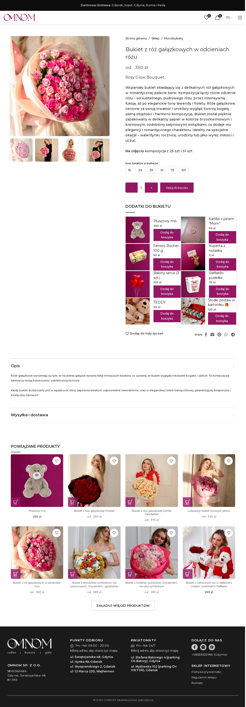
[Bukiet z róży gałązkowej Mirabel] (94, 480)
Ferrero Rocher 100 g (166, 248)
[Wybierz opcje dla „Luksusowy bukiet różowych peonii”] (187, 502)
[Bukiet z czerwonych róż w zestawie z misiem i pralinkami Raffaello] (209, 552)
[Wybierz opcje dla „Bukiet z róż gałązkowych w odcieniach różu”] (15, 574)
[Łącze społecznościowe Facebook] (206, 335)
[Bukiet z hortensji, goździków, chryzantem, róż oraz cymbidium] (151, 552)
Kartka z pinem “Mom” (221, 221)
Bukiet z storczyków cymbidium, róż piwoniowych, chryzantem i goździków (94, 584)
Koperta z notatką (217, 248)
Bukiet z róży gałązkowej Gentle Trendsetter (151, 512)
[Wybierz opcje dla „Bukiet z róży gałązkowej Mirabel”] (73, 502)
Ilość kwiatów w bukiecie (141, 163)
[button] (14, 86)
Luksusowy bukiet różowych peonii (209, 510)
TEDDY (160, 302)
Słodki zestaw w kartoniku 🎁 (221, 302)
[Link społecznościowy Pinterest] (219, 335)
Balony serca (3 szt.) (166, 275)
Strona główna (136, 38)
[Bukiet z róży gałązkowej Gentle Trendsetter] (151, 480)
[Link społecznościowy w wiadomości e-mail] (212, 335)
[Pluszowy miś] (37, 480)
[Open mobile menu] (240, 17)
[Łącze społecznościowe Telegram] (232, 335)
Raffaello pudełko (216, 275)
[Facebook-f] (194, 647)
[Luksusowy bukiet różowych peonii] (209, 480)
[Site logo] (19, 17)
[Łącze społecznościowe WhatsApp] (226, 335)
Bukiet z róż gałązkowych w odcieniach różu (37, 584)
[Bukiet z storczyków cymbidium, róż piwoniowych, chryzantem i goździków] (94, 552)
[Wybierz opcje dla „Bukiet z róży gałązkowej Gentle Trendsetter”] (130, 502)
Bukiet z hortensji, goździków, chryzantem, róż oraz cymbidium (151, 584)
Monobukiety (173, 38)
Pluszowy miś (165, 221)
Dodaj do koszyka (177, 187)
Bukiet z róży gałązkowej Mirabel (94, 510)
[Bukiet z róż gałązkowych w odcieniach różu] (37, 552)
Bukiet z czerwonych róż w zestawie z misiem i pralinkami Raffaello (209, 584)
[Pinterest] (212, 647)
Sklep (155, 38)
